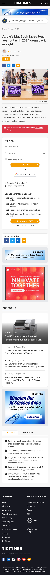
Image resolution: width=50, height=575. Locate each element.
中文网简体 (6, 541)
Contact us (6, 526)
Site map (5, 533)
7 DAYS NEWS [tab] (26, 432)
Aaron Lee (12, 51)
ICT (18, 29)
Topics (29, 510)
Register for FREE (25, 221)
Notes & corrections (9, 529)
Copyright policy (8, 522)
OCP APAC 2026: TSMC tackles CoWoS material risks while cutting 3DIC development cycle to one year (24, 476)
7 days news (31, 506)
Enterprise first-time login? (17, 183)
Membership (6, 510)
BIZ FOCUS (9, 308)
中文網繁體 (6, 537)
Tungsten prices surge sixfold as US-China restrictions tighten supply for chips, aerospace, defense (25, 460)
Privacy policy (7, 518)
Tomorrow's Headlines (35, 502)
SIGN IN (25, 164)
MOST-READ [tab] (10, 432)
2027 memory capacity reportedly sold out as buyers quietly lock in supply (26, 452)
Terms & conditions (9, 514)
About (4, 502)
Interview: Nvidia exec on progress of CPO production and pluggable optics (25, 468)
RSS (28, 514)
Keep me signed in (15, 159)
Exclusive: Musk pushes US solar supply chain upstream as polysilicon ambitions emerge (24, 444)
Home (4, 29)
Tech (12, 29)
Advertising (6, 506)
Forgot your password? (15, 186)
